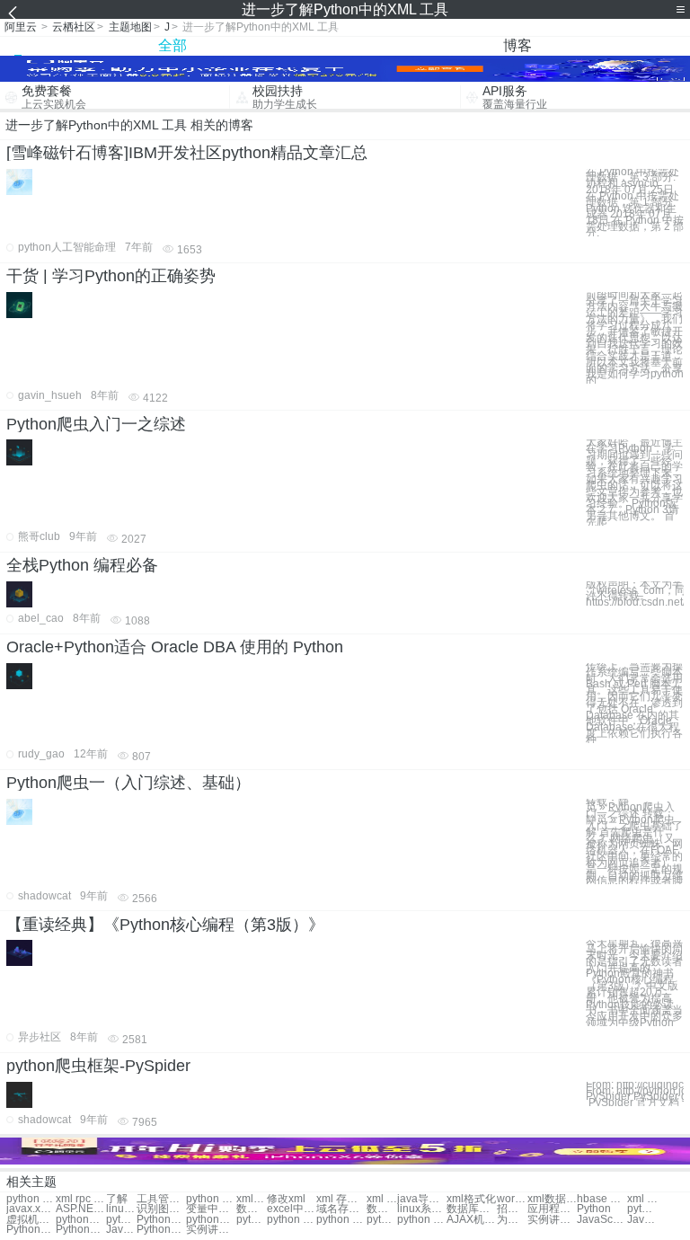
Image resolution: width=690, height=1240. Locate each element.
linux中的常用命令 (121, 1209)
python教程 (80, 1220)
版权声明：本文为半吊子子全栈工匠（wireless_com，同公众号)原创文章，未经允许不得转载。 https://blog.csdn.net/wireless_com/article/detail (635, 593)
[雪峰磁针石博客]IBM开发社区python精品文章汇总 (186, 153)
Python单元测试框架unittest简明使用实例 (161, 1230)
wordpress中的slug (512, 1199)
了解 (117, 1199)
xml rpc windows (642, 1199)
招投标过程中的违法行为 (512, 1209)
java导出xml (422, 1199)
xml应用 (251, 1199)
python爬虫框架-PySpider (98, 1066)
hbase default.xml (601, 1199)
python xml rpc (31, 1199)
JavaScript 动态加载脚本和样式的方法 (601, 1220)
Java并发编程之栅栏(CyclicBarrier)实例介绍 (121, 1230)
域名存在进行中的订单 (341, 1209)
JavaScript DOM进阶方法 (642, 1220)
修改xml (286, 1199)
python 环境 (382, 1220)
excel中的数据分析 (291, 1209)
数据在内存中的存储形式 (382, 1209)
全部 (172, 45)
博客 (517, 45)
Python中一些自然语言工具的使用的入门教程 (80, 1230)
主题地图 (130, 27)
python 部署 (422, 1220)
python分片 (210, 1220)
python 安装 (291, 1220)
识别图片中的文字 (161, 1209)
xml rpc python (80, 1199)
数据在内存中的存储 (251, 1209)
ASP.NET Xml (80, 1209)
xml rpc (382, 1199)
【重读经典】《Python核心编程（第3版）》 (165, 925)
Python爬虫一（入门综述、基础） (128, 783)
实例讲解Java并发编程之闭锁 (552, 1220)
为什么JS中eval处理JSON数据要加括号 (512, 1220)
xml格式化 (471, 1199)
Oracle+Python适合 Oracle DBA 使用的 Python (174, 647)
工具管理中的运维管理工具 (161, 1199)
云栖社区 (73, 27)
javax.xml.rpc (31, 1209)
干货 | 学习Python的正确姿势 (111, 276)
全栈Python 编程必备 (82, 565)
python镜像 (121, 1220)
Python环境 (161, 1220)
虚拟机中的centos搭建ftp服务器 (31, 1220)
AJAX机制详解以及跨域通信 (471, 1220)
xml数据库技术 (552, 1199)
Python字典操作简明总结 (31, 1230)
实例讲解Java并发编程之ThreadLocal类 (210, 1230)
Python (594, 1209)
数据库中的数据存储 (471, 1209)
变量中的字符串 (210, 1209)
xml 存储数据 (341, 1199)
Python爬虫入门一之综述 (96, 424)
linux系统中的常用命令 (422, 1209)
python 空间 (341, 1220)
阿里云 (20, 27)
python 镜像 (251, 1220)
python (642, 1209)
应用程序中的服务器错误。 (552, 1209)
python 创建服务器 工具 (210, 1199)
